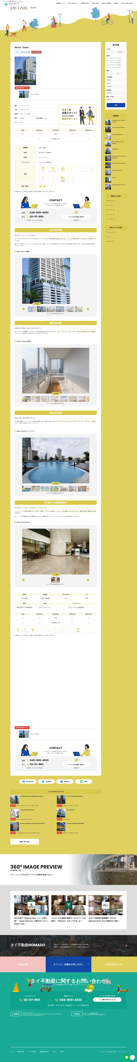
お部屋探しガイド (60, 3)
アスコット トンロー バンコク (67, 805)
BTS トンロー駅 (26, 52)
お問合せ (62, 1051)
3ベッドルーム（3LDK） (115, 64)
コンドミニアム (36, 52)
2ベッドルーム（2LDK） (115, 62)
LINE (85, 782)
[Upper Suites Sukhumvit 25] (108, 187)
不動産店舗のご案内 (44, 1051)
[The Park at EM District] (108, 136)
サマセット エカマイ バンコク (67, 832)
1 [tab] (67, 927)
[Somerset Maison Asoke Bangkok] (108, 144)
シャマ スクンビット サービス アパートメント (25, 832)
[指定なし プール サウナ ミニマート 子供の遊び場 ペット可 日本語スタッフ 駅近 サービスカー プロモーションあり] (116, 99)
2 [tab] (69, 927)
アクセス (54, 1051)
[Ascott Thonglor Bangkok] (108, 129)
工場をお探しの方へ (114, 964)
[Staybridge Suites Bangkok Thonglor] (108, 122)
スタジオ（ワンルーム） (115, 58)
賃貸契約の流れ (85, 3)
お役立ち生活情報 (106, 3)
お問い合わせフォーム (109, 999)
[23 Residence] (108, 151)
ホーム (11, 1051)
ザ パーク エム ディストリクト (21, 819)
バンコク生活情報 (32, 1051)
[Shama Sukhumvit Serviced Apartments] (108, 158)
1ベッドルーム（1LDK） (115, 60)
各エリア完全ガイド (73, 3)
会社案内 (116, 3)
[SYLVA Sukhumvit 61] (108, 172)
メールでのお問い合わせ (76, 217)
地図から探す (95, 3)
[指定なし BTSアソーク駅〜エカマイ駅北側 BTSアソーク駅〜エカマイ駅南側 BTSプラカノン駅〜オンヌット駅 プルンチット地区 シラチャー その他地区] (116, 86)
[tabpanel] (31, 910)
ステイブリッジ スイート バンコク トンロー (25, 805)
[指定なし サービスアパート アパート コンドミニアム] (116, 93)
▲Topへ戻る (132, 1057)
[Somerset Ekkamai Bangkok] (108, 165)
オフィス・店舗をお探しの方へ (68, 964)
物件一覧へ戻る (25, 841)
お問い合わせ (127, 3)
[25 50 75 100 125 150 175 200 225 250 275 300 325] (109, 73)
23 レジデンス (63, 819)
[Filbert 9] (108, 179)
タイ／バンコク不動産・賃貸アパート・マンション (13, 1)
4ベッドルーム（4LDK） (115, 67)
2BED (17, 52)
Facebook (29, 782)
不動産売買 (22, 964)
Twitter (48, 782)
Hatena (66, 782)
